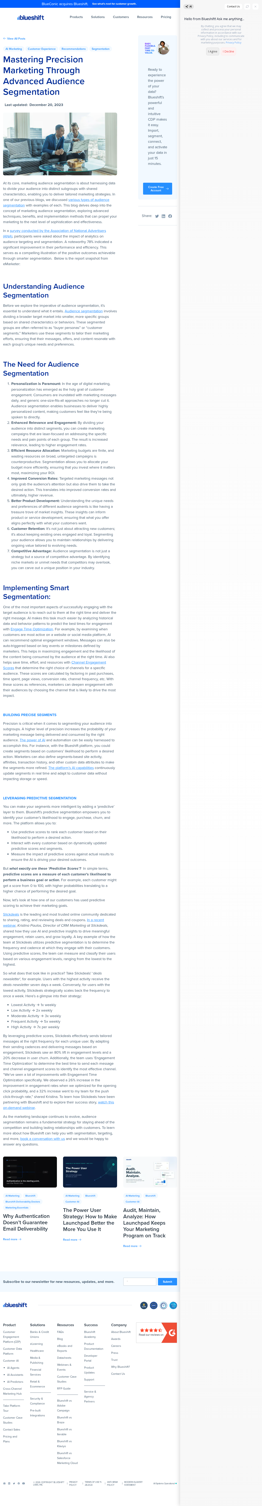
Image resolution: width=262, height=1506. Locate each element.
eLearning (36, 1344)
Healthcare (37, 1351)
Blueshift (30, 1195)
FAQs (60, 1332)
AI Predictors (15, 1382)
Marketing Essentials (17, 1207)
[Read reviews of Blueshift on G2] (156, 1332)
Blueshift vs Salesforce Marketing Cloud (67, 1458)
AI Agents (13, 1368)
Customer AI (72, 1201)
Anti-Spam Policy (112, 1483)
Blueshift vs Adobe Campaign (64, 1405)
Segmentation (101, 49)
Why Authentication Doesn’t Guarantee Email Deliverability (26, 1222)
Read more (10, 1239)
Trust (114, 1360)
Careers (116, 1346)
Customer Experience (42, 49)
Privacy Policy (73, 1483)
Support (89, 1379)
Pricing (166, 17)
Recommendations (74, 49)
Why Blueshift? (120, 1367)
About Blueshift (121, 1332)
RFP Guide (64, 1388)
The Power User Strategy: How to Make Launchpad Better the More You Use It (90, 1219)
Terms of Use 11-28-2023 (93, 1483)
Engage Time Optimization (32, 629)
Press (114, 1353)
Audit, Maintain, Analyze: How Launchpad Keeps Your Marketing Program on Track (144, 1222)
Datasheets (64, 1358)
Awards (116, 1339)
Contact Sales (11, 1429)
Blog (60, 1339)
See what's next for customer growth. (114, 4)
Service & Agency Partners (90, 1396)
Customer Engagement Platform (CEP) (11, 1337)
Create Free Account (156, 188)
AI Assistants (15, 1375)
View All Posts (16, 38)
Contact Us (118, 1374)
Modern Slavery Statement (133, 1483)
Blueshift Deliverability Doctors (23, 1201)
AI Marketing (14, 49)
